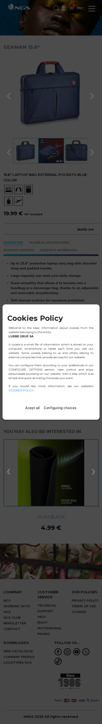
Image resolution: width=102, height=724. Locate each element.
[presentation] (8, 470)
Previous (9, 95)
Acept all (32, 408)
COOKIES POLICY (21, 390)
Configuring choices (60, 408)
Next (92, 95)
